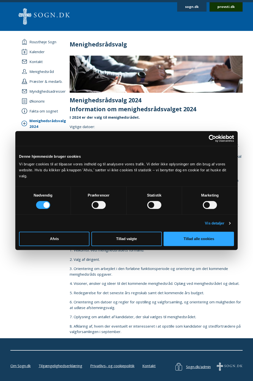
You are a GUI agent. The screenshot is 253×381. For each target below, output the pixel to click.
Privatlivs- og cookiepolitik (112, 365)
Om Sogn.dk (20, 365)
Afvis (54, 239)
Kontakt (149, 365)
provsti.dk (226, 6)
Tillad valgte (126, 239)
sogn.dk (192, 6)
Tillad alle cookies (199, 239)
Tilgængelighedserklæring (60, 365)
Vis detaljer (214, 223)
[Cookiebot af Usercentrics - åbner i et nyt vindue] (212, 138)
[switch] (99, 205)
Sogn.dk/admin (198, 366)
